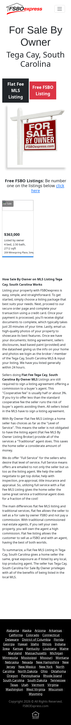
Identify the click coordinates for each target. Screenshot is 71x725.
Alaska (26, 630)
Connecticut (51, 635)
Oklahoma (58, 671)
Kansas (18, 649)
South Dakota (37, 680)
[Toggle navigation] (59, 9)
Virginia (53, 685)
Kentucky (33, 649)
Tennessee (58, 680)
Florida (59, 639)
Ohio (44, 671)
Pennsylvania (30, 676)
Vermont (38, 685)
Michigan (56, 653)
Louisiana (49, 649)
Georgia (9, 644)
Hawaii (22, 644)
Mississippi (29, 658)
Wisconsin (55, 689)
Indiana (60, 644)
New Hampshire (47, 662)
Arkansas (55, 630)
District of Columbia (36, 639)
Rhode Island (52, 676)
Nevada (27, 662)
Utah (24, 685)
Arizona (40, 630)
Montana (62, 658)
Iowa (6, 649)
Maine (64, 649)
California (16, 635)
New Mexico (27, 667)
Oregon (12, 676)
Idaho (35, 644)
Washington (14, 689)
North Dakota (27, 671)
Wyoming (35, 694)
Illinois (46, 644)
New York (46, 667)
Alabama (12, 630)
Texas (14, 685)
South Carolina (13, 680)
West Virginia (35, 689)
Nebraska (12, 662)
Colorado (32, 635)
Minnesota (10, 658)
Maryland (15, 653)
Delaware (12, 639)
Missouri (46, 658)
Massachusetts (36, 653)
